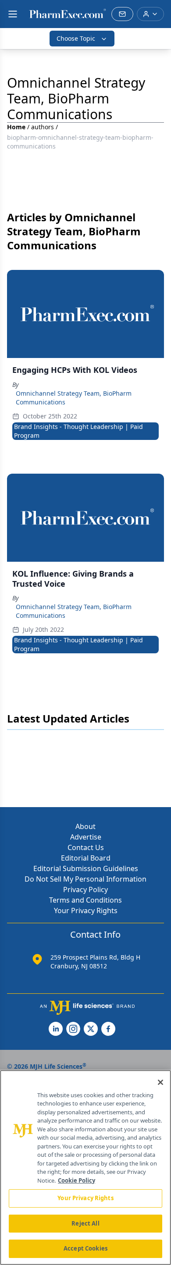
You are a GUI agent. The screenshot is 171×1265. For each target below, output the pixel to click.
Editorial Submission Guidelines (85, 868)
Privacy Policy (85, 889)
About (85, 826)
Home (16, 127)
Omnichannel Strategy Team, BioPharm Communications (74, 397)
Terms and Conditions (85, 900)
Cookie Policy (76, 1180)
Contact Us (86, 847)
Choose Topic (76, 38)
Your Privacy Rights (86, 910)
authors (42, 127)
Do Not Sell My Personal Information (85, 879)
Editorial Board (85, 858)
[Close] (160, 1082)
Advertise (85, 837)
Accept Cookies (85, 1248)
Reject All (85, 1223)
